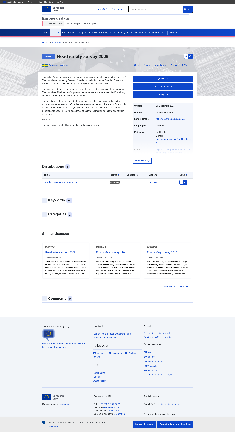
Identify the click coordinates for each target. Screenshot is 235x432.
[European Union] (66, 397)
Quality (161, 79)
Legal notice (99, 373)
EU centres (119, 414)
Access (153, 182)
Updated (131, 175)
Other (99, 357)
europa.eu (64, 404)
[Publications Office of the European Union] (66, 334)
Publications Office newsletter (158, 337)
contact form (113, 411)
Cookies (97, 377)
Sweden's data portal (59, 65)
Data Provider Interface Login (158, 374)
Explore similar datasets (174, 286)
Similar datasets (161, 86)
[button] (54, 2)
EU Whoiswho (151, 366)
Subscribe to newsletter (104, 337)
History (161, 94)
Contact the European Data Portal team (112, 334)
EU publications (151, 370)
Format (113, 175)
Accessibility (99, 381)
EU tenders (149, 357)
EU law (147, 352)
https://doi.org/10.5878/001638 (170, 119)
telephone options (112, 407)
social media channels (168, 404)
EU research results (153, 361)
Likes (182, 175)
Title (46, 175)
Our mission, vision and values (158, 333)
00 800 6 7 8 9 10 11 (110, 404)
